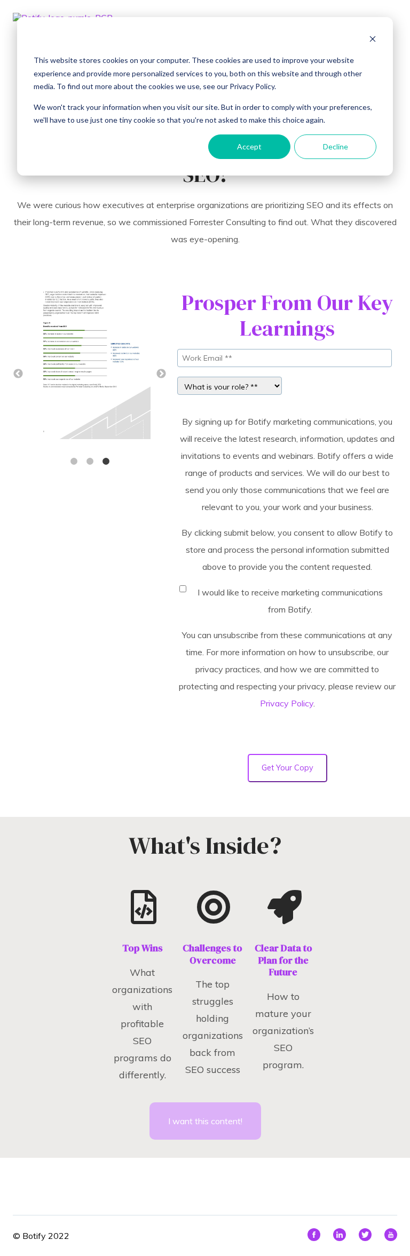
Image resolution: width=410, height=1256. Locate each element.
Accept (249, 146)
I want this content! (205, 1121)
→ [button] (161, 374)
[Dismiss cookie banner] (372, 40)
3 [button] (105, 461)
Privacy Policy (286, 703)
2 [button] (89, 461)
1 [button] (73, 461)
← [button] (18, 374)
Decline (335, 146)
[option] (90, 361)
